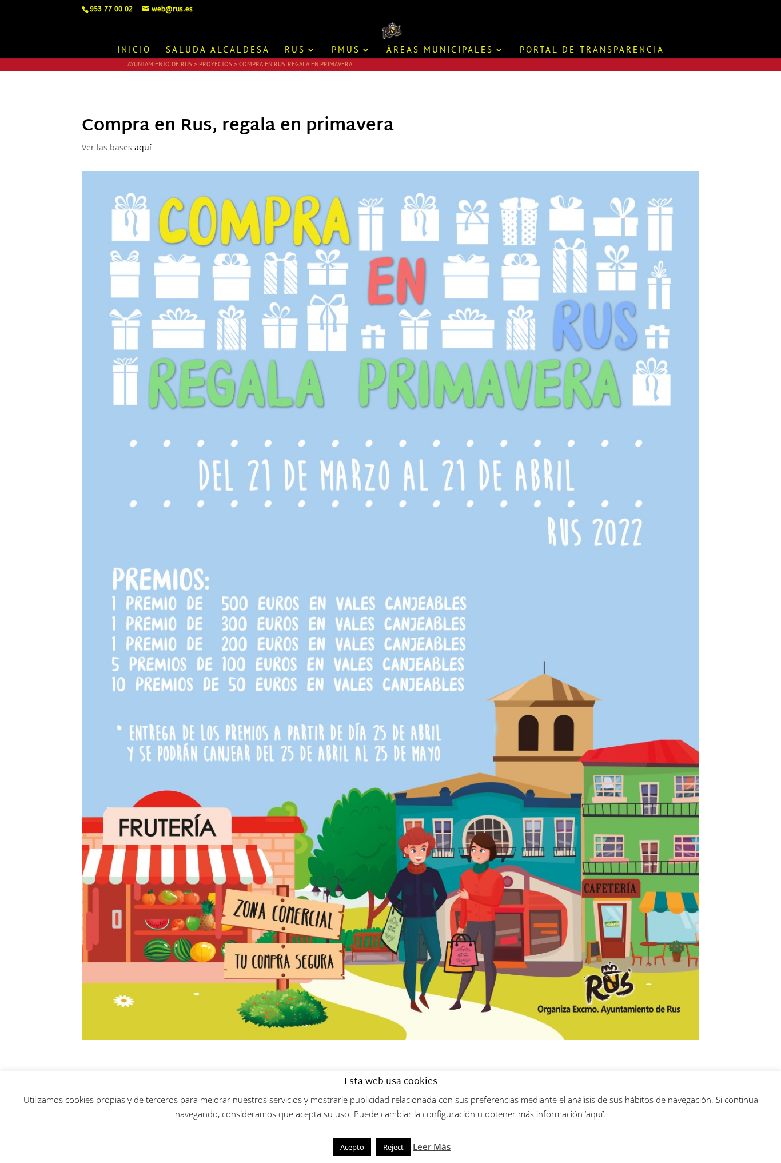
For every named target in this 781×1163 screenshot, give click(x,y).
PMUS (346, 50)
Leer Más (432, 1146)
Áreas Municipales (439, 50)
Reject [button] (393, 1147)
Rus (295, 50)
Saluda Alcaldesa (218, 50)
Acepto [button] (352, 1147)
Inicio (134, 50)
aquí (143, 147)
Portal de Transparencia (592, 50)
